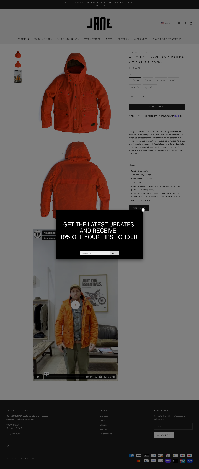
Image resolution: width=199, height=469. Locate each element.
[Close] (142, 210)
